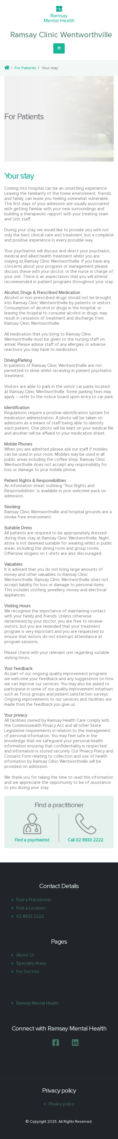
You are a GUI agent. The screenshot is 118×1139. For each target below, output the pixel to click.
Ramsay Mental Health (37, 1003)
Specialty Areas (31, 963)
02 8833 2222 (30, 916)
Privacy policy (61, 1104)
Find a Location (31, 908)
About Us (25, 955)
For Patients (25, 68)
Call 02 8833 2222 (85, 840)
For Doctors (27, 971)
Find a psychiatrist (32, 840)
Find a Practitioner (33, 899)
